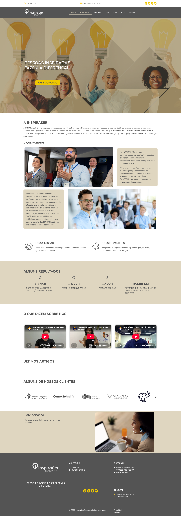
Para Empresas (111, 12)
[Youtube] (155, 3)
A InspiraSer (85, 12)
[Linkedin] (152, 3)
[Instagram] (146, 3)
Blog (123, 12)
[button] (25, 397)
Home (73, 12)
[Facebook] (149, 3)
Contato (132, 12)
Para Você (97, 12)
